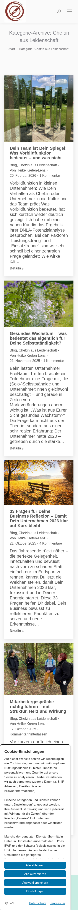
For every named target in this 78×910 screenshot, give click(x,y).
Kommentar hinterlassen (28, 734)
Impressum (57, 903)
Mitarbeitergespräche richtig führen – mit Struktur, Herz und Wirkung (38, 706)
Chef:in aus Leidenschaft (38, 165)
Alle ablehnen (35, 865)
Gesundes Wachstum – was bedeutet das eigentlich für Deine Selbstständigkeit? (38, 338)
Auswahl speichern (35, 882)
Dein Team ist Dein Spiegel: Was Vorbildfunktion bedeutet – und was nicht (38, 153)
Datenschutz (37, 903)
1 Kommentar (49, 175)
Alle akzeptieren (35, 874)
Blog (13, 165)
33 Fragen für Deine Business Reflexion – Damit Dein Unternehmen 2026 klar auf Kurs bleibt (39, 518)
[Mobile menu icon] (69, 11)
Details (15, 268)
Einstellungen (35, 891)
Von (28, 170)
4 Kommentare (50, 543)
